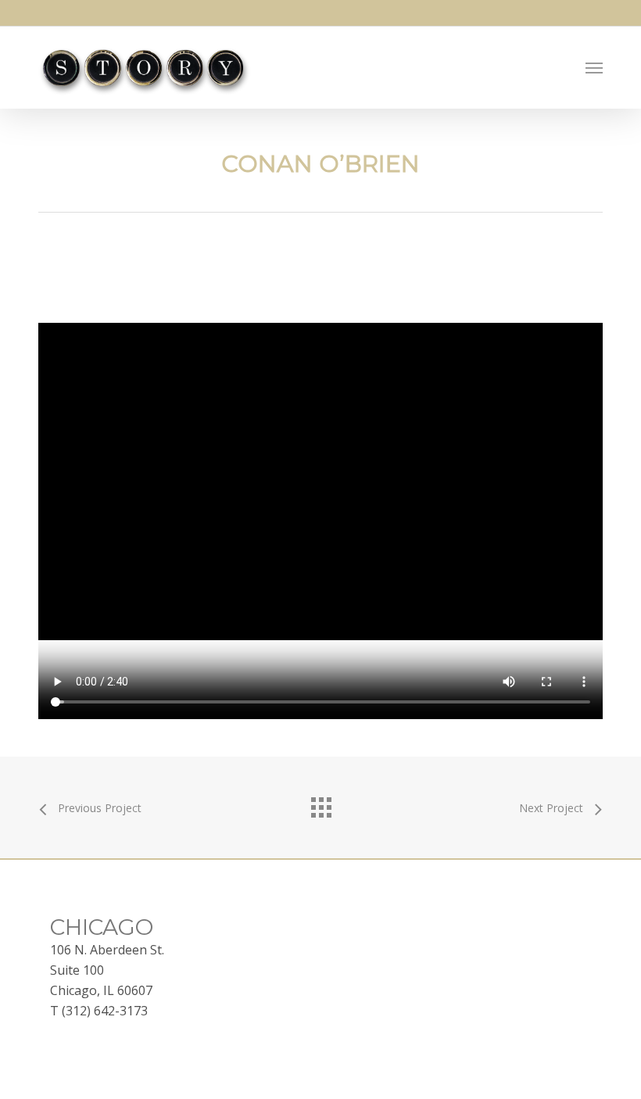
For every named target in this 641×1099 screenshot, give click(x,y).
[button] (594, 68)
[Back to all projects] (320, 803)
